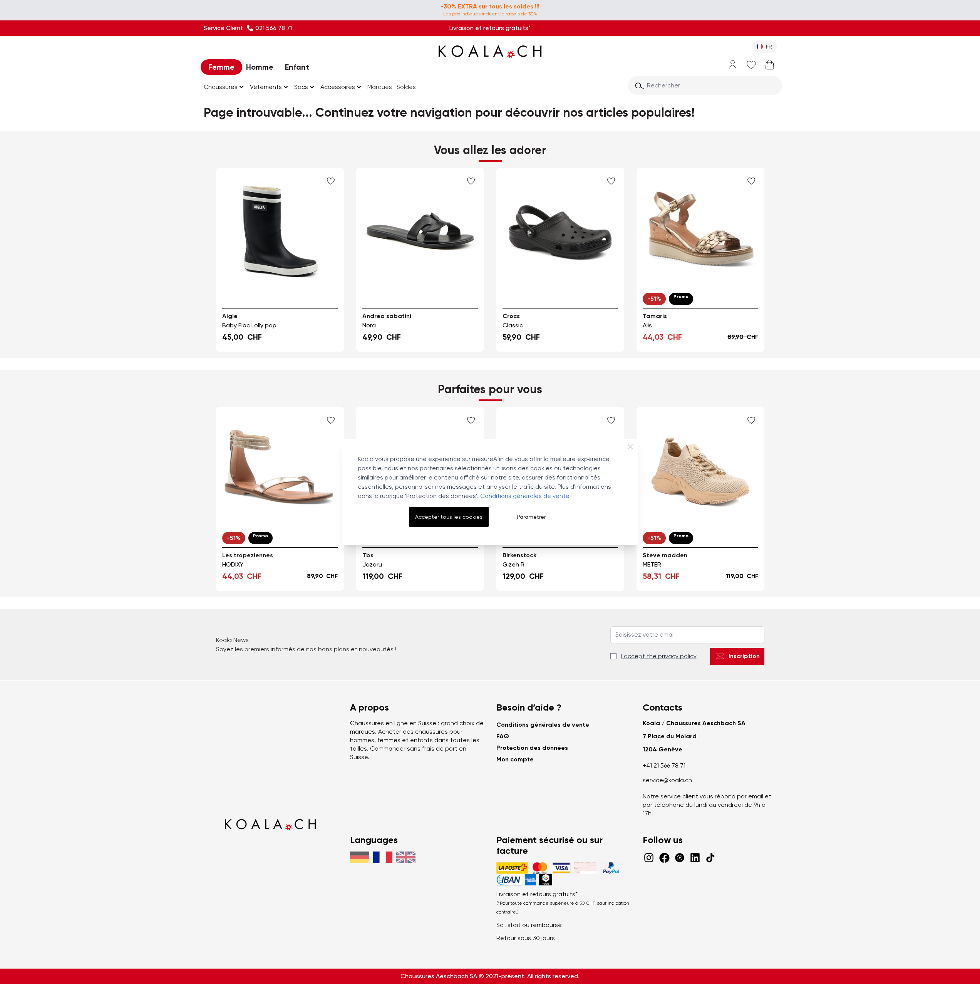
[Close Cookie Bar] (630, 446)
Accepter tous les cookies (448, 517)
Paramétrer (531, 517)
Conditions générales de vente (525, 496)
